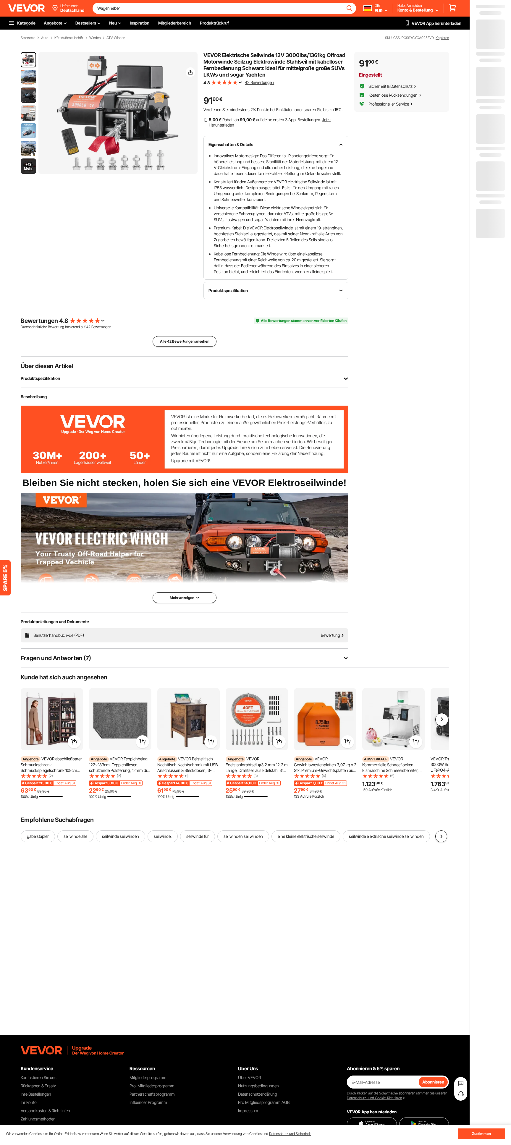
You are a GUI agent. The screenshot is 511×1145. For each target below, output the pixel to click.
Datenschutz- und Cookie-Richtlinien (374, 1098)
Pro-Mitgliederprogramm (152, 1085)
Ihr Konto (29, 1102)
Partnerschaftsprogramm (152, 1094)
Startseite (28, 38)
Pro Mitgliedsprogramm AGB (264, 1102)
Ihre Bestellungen (36, 1094)
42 (88, 327)
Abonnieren (433, 1081)
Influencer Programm (148, 1102)
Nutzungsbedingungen (258, 1085)
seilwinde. (163, 836)
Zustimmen (481, 1133)
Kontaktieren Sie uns (38, 1077)
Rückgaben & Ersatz (38, 1085)
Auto (44, 38)
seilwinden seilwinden (243, 836)
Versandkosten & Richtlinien (45, 1110)
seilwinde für (197, 836)
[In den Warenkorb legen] (74, 741)
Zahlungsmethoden (38, 1118)
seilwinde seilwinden (120, 836)
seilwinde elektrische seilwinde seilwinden (386, 836)
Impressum (248, 1110)
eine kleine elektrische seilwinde (306, 836)
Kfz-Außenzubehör (68, 38)
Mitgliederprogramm (148, 1077)
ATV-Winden (115, 38)
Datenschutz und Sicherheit (290, 1133)
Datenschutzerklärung (257, 1094)
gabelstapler (38, 836)
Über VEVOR (249, 1077)
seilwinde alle (75, 836)
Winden (95, 38)
